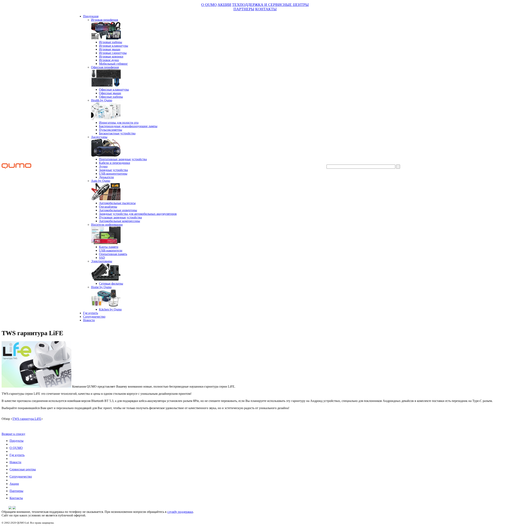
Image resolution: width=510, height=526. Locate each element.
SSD (102, 257)
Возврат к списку (13, 434)
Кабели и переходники (114, 163)
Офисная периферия (105, 67)
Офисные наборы (111, 96)
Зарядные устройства (113, 170)
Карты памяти (108, 247)
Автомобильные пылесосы (117, 203)
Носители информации (107, 224)
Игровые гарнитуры (113, 53)
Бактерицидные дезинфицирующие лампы (128, 126)
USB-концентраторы (113, 173)
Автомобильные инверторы (118, 210)
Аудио (103, 166)
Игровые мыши (109, 49)
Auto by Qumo (100, 180)
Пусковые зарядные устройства (120, 217)
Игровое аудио (109, 60)
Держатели (106, 177)
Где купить (90, 313)
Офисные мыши (110, 93)
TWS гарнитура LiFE (26, 418)
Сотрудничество (94, 316)
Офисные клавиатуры (114, 89)
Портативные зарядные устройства (123, 159)
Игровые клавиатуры (113, 45)
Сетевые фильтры (111, 283)
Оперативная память (113, 254)
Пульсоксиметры (110, 129)
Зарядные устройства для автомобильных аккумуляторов (138, 213)
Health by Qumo (101, 100)
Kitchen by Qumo (110, 309)
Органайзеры (108, 206)
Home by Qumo (101, 287)
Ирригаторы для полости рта (118, 122)
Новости (89, 320)
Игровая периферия (104, 20)
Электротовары (101, 261)
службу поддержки (180, 511)
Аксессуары (99, 137)
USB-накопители (110, 250)
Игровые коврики (111, 56)
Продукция (90, 16)
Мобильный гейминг (113, 63)
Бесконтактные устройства (117, 133)
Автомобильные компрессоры (119, 221)
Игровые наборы (110, 42)
